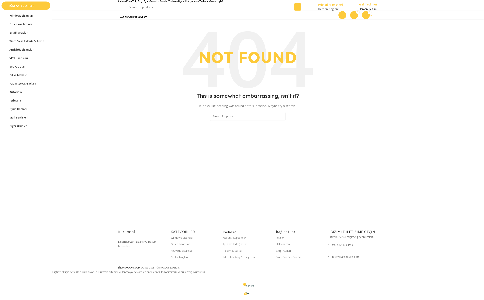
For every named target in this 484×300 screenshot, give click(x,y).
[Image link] (135, 260)
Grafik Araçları (179, 257)
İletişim (280, 237)
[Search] (297, 7)
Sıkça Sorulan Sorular (289, 257)
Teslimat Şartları (233, 250)
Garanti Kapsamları (235, 237)
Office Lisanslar (180, 244)
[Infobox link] (326, 7)
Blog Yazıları (283, 250)
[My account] (342, 15)
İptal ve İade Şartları (235, 244)
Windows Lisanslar (182, 237)
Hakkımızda (283, 244)
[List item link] (352, 247)
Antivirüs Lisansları (182, 250)
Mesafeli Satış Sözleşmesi (239, 257)
